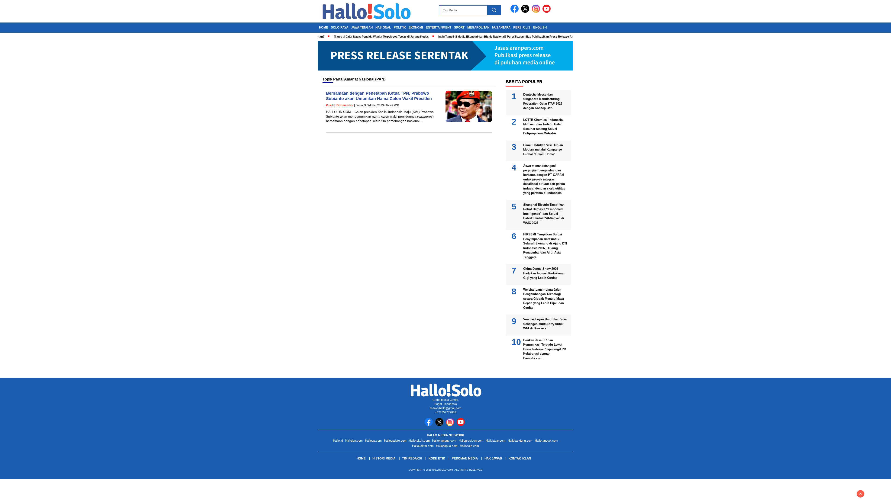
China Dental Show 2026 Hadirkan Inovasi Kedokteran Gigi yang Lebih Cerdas (544, 273)
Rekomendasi (344, 105)
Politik (400, 27)
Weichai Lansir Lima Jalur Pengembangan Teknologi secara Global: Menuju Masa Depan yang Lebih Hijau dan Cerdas (543, 298)
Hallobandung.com (520, 440)
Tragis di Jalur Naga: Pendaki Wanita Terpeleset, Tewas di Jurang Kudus (366, 36)
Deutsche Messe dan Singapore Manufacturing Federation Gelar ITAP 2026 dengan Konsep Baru (542, 101)
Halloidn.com (354, 440)
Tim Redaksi (412, 458)
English (540, 27)
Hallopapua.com (447, 446)
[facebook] (515, 11)
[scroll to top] (860, 493)
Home (323, 27)
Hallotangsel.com (546, 440)
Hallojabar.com (495, 440)
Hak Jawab (493, 458)
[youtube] (547, 11)
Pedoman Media (465, 458)
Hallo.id (338, 440)
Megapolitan (478, 27)
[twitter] (526, 11)
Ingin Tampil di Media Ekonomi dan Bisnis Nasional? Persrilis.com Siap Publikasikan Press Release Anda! (493, 36)
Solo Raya (339, 27)
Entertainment (438, 27)
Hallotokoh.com (419, 440)
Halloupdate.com (395, 440)
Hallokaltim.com (423, 446)
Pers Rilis (521, 27)
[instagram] (537, 11)
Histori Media (383, 458)
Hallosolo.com (469, 446)
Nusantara (501, 27)
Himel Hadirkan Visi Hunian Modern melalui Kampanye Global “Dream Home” (543, 149)
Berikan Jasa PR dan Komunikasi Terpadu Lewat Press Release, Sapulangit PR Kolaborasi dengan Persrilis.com (544, 349)
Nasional (383, 27)
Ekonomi (416, 27)
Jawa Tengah (362, 27)
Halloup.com (373, 440)
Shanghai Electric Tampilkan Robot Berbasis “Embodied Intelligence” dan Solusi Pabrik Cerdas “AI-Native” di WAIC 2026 (544, 214)
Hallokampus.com (444, 440)
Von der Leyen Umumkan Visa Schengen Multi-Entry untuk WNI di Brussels (545, 324)
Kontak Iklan (520, 458)
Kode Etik (437, 458)
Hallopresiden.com (470, 440)
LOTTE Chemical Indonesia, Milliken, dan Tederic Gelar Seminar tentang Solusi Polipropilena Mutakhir (543, 126)
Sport (459, 27)
